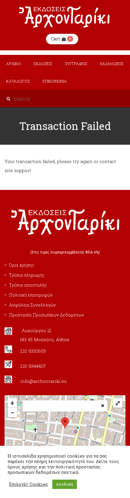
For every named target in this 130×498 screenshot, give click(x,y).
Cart (55, 39)
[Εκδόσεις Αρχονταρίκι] (65, 17)
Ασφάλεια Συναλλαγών (32, 305)
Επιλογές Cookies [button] (28, 484)
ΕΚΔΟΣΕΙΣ (43, 63)
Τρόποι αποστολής (28, 285)
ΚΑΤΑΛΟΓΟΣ (18, 81)
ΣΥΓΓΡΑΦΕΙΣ (76, 63)
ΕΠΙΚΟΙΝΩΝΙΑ (55, 81)
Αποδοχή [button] (64, 484)
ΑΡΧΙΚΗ (13, 63)
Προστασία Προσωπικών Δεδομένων (46, 315)
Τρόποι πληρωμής (27, 275)
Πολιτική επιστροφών (31, 295)
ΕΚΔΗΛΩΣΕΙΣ (111, 63)
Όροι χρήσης (21, 265)
